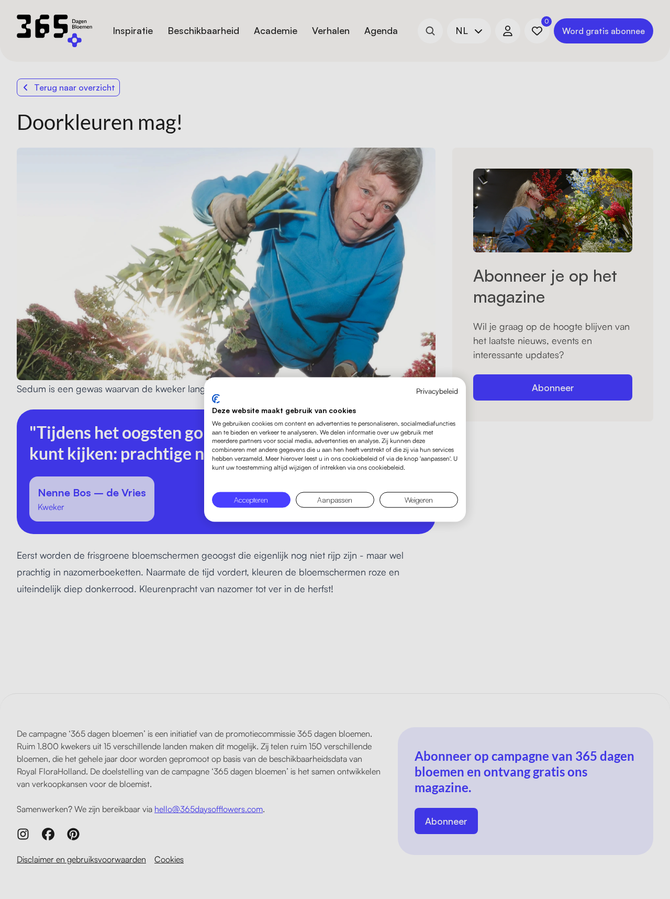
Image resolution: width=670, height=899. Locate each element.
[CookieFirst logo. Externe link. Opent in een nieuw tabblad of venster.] (216, 399)
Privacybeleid (437, 390)
